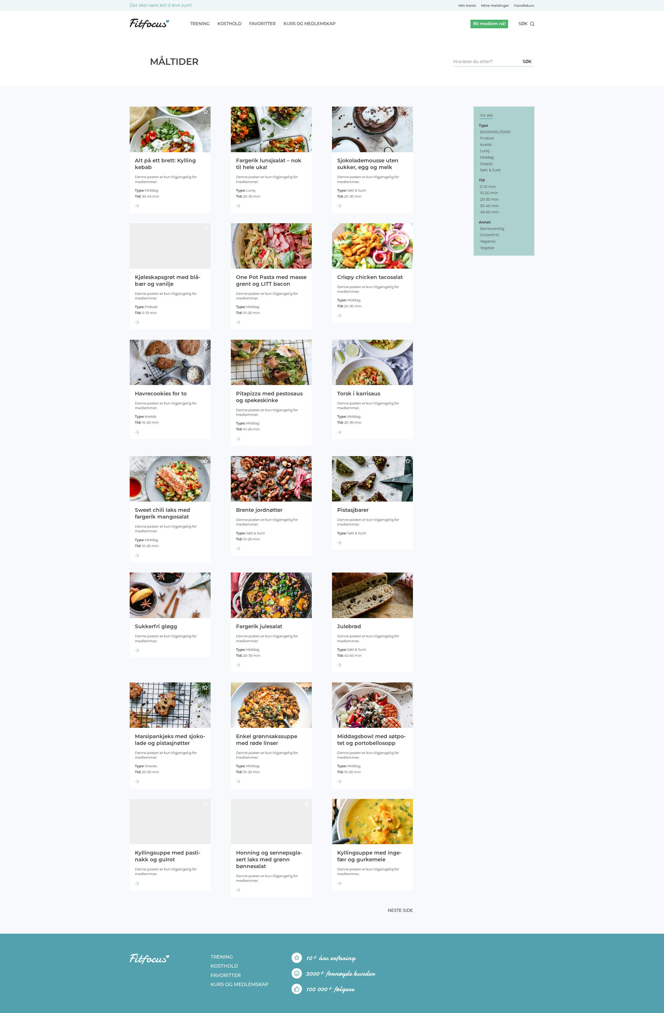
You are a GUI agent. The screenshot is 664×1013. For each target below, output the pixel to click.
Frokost (487, 138)
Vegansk (487, 241)
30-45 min (489, 206)
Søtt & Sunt (490, 170)
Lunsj (485, 151)
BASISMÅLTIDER (495, 132)
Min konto (467, 5)
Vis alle (486, 115)
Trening (200, 23)
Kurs (309, 23)
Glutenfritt (490, 235)
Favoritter (262, 23)
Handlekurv (524, 5)
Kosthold (229, 23)
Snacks (486, 164)
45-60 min (489, 212)
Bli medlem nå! (489, 23)
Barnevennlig (492, 228)
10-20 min (489, 193)
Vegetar (487, 248)
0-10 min (488, 186)
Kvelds (486, 144)
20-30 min (489, 199)
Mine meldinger (495, 5)
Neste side (400, 910)
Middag (487, 157)
